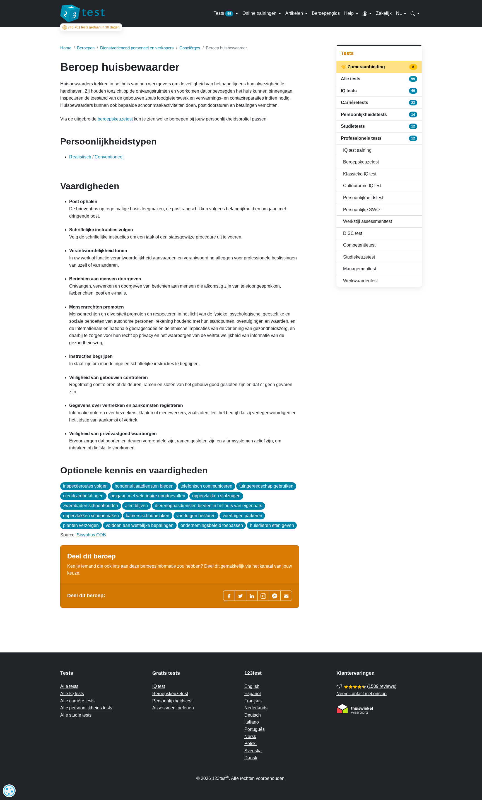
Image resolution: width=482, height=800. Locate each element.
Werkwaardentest (360, 280)
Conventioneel (109, 157)
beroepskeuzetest (115, 119)
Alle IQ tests (72, 693)
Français (253, 700)
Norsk (250, 736)
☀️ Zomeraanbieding (378, 66)
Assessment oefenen (173, 707)
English (251, 686)
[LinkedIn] (252, 596)
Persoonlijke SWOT (362, 209)
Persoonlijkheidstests (378, 114)
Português (254, 729)
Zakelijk (384, 13)
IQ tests (378, 90)
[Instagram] (263, 596)
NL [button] (399, 13)
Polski (250, 743)
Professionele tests (378, 138)
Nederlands (255, 707)
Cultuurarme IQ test (362, 185)
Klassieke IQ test (359, 174)
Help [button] (349, 13)
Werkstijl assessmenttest (367, 221)
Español (252, 693)
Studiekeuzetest (359, 257)
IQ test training (357, 150)
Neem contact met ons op (361, 693)
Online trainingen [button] (260, 13)
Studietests (378, 126)
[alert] (9, 790)
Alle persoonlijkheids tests (86, 707)
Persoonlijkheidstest (363, 197)
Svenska (253, 750)
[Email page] (286, 596)
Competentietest (359, 245)
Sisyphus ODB (91, 534)
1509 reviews (381, 686)
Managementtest (359, 268)
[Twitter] (240, 596)
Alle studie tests (75, 715)
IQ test (158, 686)
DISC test (352, 233)
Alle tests (378, 78)
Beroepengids (326, 13)
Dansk (250, 757)
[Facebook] (229, 596)
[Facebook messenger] (275, 596)
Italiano (251, 722)
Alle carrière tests (77, 700)
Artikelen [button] (294, 13)
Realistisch (80, 157)
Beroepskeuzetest (361, 162)
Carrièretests (378, 102)
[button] (367, 13)
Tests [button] (222, 13)
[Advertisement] (379, 331)
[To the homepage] (82, 13)
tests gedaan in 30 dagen (94, 27)
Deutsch (252, 715)
